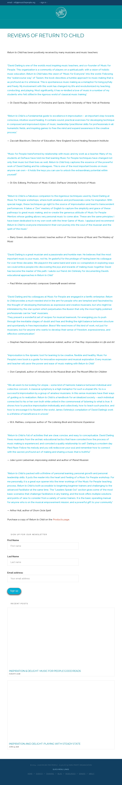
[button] (61, 26)
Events (39, 774)
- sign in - (43, 2)
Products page (61, 519)
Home (30, 774)
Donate (82, 774)
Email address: (15, 573)
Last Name (13, 556)
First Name (13, 540)
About (91, 774)
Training (50, 774)
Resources (70, 774)
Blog (60, 774)
